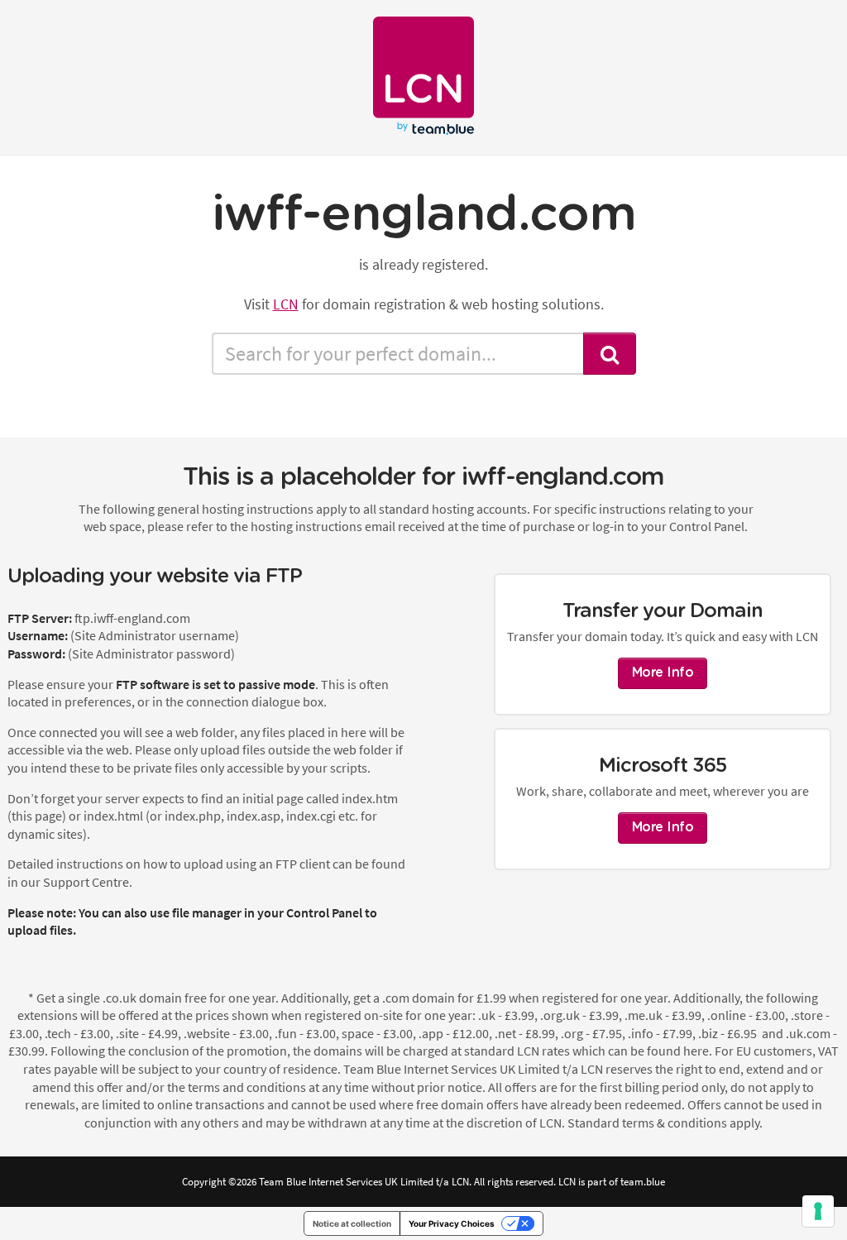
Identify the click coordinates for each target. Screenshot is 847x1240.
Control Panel (324, 912)
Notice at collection (352, 1223)
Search (609, 354)
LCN (286, 304)
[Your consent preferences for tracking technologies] (818, 1211)
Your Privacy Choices (452, 1223)
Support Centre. (87, 882)
